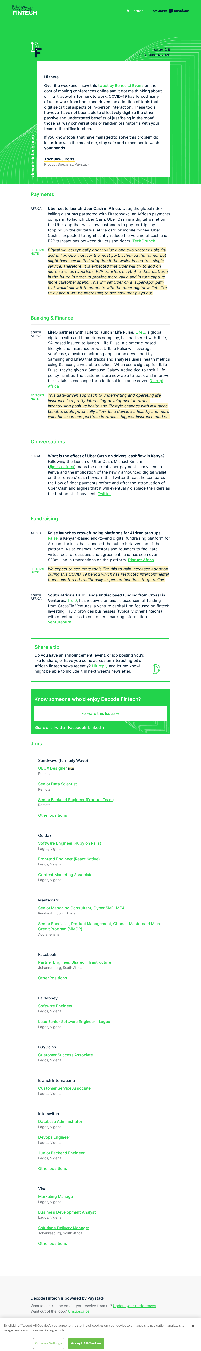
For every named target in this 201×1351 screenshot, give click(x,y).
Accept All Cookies (86, 1343)
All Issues (135, 11)
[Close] (193, 1326)
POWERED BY (160, 11)
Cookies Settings (48, 1343)
